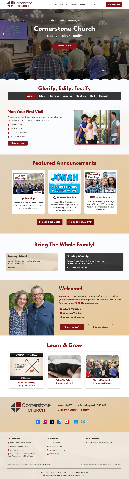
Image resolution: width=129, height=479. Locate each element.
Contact (93, 4)
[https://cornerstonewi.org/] (19, 4)
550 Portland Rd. (94, 443)
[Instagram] (44, 421)
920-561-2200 (54, 443)
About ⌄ (83, 4)
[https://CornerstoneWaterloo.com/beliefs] (64, 366)
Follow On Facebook (57, 450)
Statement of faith (64, 383)
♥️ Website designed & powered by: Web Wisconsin (64, 475)
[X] (52, 421)
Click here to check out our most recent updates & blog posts (102, 464)
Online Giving (54, 454)
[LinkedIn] (59, 421)
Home (54, 4)
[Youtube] (66, 421)
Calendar (73, 4)
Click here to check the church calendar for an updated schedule (29, 464)
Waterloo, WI (107, 443)
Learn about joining (102, 383)
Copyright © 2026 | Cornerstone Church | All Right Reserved (64, 472)
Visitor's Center (17, 143)
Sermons (63, 4)
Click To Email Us (55, 446)
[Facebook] (37, 421)
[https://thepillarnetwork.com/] (101, 422)
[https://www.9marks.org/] (76, 422)
